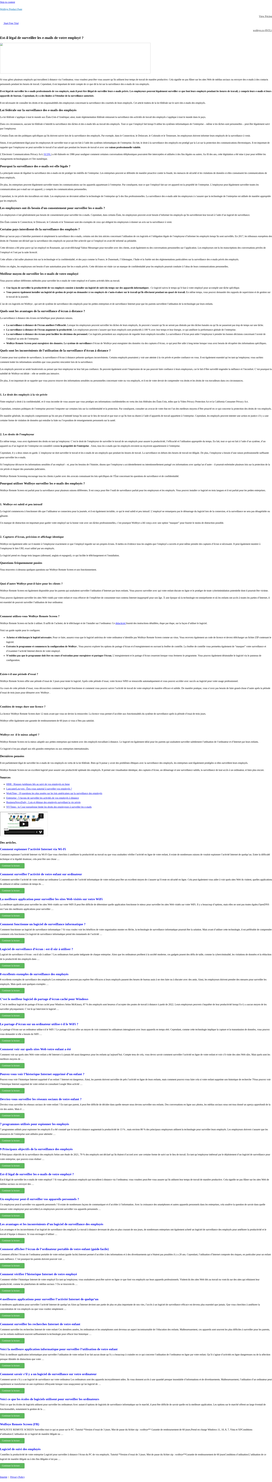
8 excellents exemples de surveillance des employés (34, 974)
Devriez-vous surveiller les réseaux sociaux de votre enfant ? (41, 1099)
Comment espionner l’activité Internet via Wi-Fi (33, 849)
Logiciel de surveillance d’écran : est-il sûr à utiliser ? (36, 949)
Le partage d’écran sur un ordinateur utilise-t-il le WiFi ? (39, 1024)
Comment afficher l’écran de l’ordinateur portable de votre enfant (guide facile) (54, 1249)
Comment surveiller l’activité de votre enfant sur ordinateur (41, 874)
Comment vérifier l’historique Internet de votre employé (38, 1274)
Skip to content (7, 2)
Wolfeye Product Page (11, 9)
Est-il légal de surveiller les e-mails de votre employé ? (37, 1174)
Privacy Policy (17, 1477)
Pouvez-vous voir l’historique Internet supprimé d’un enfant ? (42, 1074)
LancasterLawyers (15, 788)
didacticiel (120, 623)
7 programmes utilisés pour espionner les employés (34, 1124)
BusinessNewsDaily (16, 802)
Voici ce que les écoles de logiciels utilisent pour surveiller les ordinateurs (49, 1399)
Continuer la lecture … (12, 866)
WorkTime (11, 793)
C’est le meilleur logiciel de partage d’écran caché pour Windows (44, 999)
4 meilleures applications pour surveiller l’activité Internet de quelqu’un (49, 1299)
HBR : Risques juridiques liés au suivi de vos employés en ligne (38, 784)
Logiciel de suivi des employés (20, 1449)
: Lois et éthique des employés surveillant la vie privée (54, 802)
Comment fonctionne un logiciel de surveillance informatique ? (42, 924)
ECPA (47, 154)
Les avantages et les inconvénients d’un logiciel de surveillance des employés (51, 1224)
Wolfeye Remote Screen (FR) (19, 1424)
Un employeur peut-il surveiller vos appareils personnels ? (39, 1199)
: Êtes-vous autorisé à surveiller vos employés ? (48, 788)
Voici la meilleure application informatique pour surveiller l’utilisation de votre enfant (59, 1349)
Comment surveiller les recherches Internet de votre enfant (40, 1324)
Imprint (3, 1477)
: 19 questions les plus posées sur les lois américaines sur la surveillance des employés (59, 793)
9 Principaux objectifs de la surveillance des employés (36, 1149)
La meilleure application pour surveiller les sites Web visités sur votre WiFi (51, 899)
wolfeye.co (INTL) (262, 30)
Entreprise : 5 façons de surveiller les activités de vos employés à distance (42, 798)
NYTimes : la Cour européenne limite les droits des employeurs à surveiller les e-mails (49, 807)
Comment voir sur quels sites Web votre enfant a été (35, 1049)
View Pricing (265, 16)
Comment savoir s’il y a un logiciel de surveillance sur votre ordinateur (48, 1374)
